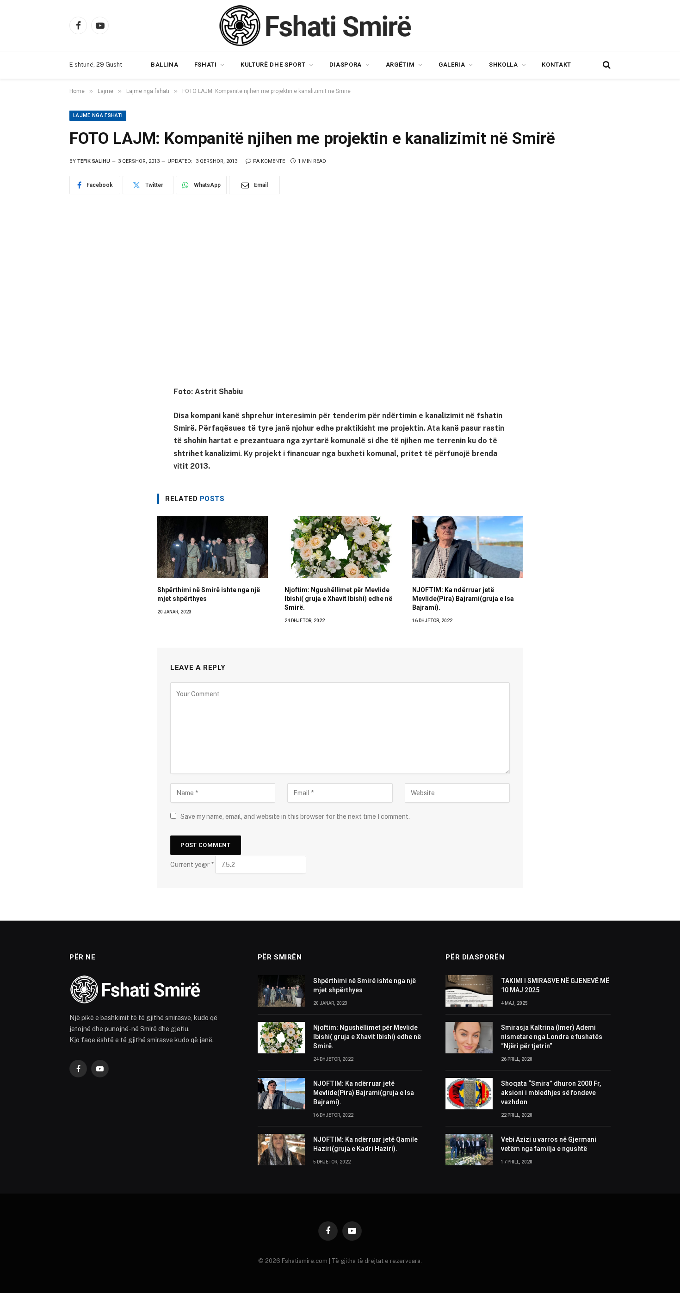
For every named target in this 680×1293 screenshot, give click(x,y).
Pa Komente (269, 161)
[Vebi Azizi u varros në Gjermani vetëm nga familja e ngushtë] (469, 1149)
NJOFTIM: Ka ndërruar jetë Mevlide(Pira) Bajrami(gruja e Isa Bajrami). (463, 598)
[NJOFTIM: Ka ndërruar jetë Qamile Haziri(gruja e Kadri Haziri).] (281, 1149)
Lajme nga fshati (98, 115)
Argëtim (400, 64)
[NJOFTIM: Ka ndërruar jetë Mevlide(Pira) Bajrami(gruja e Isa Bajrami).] (467, 547)
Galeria (452, 64)
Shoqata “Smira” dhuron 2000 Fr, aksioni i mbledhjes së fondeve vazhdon (551, 1093)
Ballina (165, 64)
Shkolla (503, 64)
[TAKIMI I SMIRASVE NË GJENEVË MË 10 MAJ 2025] (469, 991)
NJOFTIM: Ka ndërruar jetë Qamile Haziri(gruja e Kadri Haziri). (365, 1144)
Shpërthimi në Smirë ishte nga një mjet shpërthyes (208, 594)
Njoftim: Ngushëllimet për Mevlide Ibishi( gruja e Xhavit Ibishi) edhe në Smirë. (338, 598)
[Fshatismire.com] (340, 25)
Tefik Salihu (93, 161)
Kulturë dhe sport (273, 64)
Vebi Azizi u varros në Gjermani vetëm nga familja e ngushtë (548, 1144)
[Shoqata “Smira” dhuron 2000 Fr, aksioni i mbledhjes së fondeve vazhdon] (469, 1093)
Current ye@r (192, 864)
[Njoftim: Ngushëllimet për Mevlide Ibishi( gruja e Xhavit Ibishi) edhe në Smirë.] (339, 547)
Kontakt (556, 64)
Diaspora (345, 64)
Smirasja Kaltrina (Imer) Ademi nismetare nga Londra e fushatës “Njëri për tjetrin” (551, 1037)
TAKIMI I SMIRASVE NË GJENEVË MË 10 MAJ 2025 (555, 985)
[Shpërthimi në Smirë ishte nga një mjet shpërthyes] (212, 547)
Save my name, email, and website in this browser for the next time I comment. (295, 816)
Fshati (205, 64)
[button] (606, 65)
